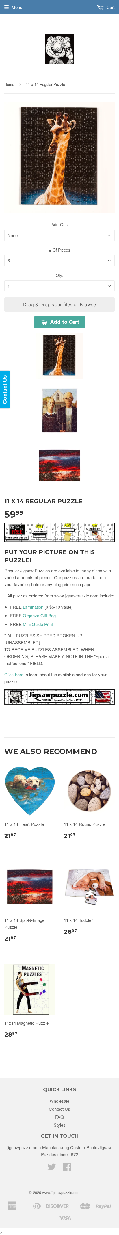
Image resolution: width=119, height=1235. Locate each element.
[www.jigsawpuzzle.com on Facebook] (67, 1168)
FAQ (59, 1117)
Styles (60, 1125)
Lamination (33, 607)
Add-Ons (59, 224)
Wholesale (59, 1101)
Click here (13, 674)
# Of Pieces (59, 250)
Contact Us (59, 1109)
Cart (110, 7)
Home (9, 84)
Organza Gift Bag (39, 615)
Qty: (59, 275)
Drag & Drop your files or (59, 304)
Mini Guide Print (38, 624)
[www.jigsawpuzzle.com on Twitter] (51, 1168)
